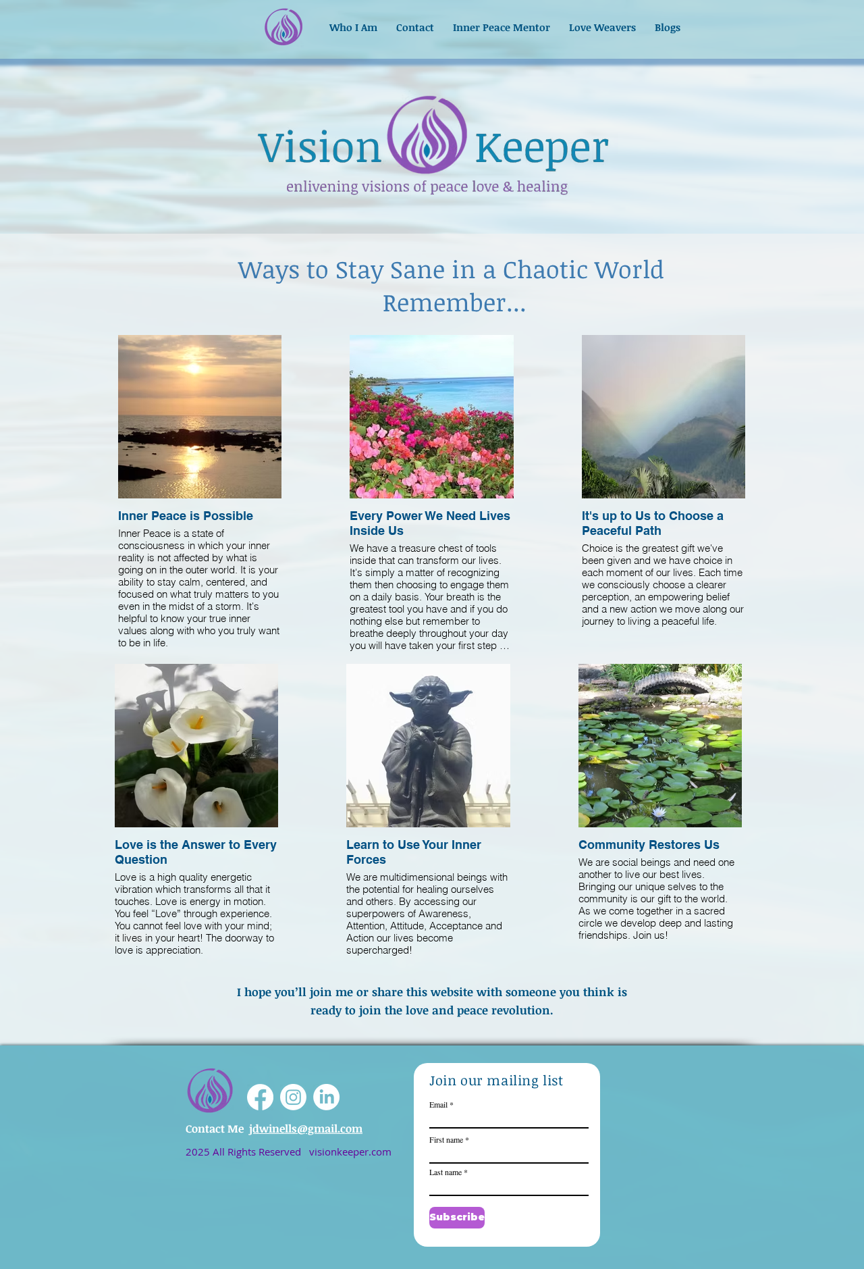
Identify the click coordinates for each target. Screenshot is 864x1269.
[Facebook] (260, 1097)
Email (438, 1104)
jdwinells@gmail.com (305, 1128)
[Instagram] (293, 1097)
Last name (445, 1172)
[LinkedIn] (326, 1097)
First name (446, 1139)
